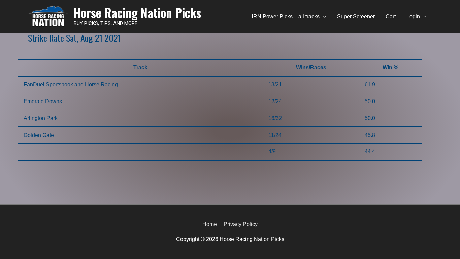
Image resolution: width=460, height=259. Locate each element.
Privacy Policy (241, 224)
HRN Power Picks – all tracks (284, 16)
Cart (391, 16)
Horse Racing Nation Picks (137, 12)
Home (209, 224)
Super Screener (356, 16)
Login (413, 16)
